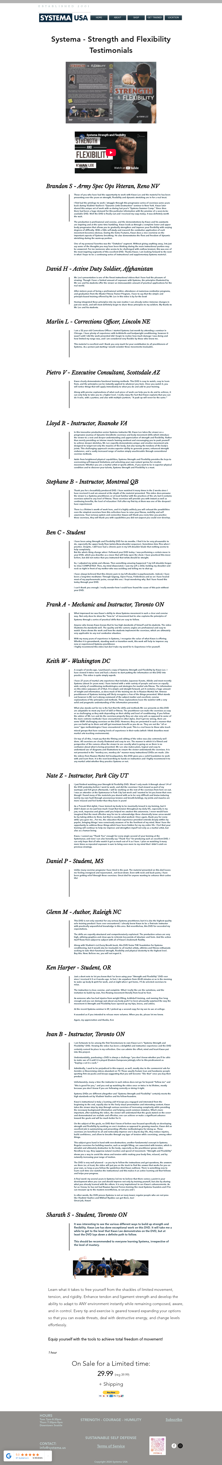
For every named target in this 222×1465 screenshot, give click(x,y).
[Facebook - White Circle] (174, 1445)
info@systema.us (53, 1448)
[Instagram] (180, 1445)
